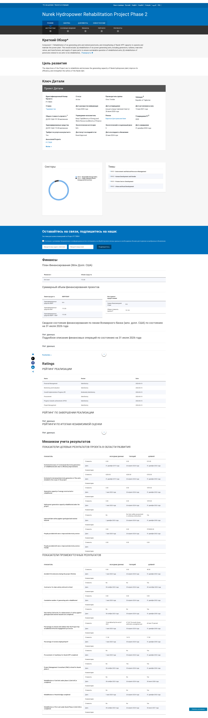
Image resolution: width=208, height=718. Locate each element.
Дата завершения (142, 125)
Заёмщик (140, 97)
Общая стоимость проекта (57, 116)
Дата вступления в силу (145, 106)
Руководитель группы (114, 96)
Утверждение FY (142, 116)
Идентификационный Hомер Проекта (56, 98)
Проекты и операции (61, 5)
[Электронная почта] (33, 354)
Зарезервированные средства (57, 125)
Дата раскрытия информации (87, 106)
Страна (48, 106)
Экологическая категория (86, 125)
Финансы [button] (85, 28)
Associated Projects (53, 139)
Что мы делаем (48, 5)
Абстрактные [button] (50, 28)
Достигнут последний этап (86, 132)
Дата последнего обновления (117, 132)
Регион (108, 115)
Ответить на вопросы (198, 709)
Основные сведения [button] (68, 28)
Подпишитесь (104, 247)
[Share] (33, 363)
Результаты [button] (118, 28)
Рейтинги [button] (101, 28)
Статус (78, 96)
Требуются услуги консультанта (58, 132)
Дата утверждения (113, 106)
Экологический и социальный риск (119, 125)
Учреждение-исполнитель (86, 115)
